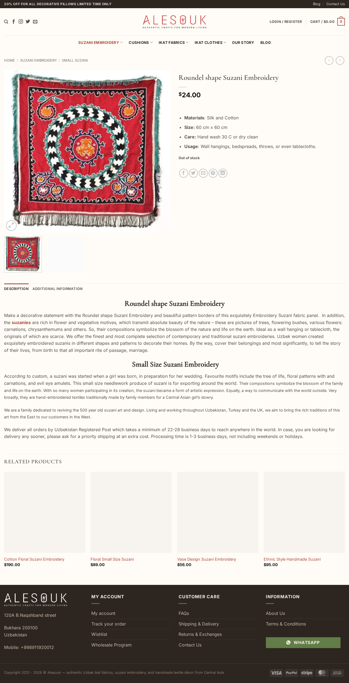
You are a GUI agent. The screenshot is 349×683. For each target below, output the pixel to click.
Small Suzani (75, 60)
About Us (275, 613)
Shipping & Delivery (199, 624)
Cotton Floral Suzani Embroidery (34, 559)
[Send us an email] (35, 21)
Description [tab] (16, 289)
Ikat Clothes (208, 42)
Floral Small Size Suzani (112, 559)
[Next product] (329, 60)
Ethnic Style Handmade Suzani (292, 559)
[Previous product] (340, 60)
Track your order (108, 624)
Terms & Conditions (286, 624)
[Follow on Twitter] (28, 21)
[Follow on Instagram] (21, 21)
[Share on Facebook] (183, 173)
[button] (327, 21)
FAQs (184, 613)
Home (9, 60)
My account (103, 613)
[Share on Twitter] (193, 173)
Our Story (243, 42)
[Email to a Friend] (203, 173)
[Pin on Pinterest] (213, 173)
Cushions (139, 42)
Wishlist (99, 634)
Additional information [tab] (57, 289)
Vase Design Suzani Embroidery (206, 559)
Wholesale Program (111, 645)
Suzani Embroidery (98, 42)
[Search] (6, 22)
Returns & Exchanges (200, 634)
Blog (316, 4)
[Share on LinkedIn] (222, 173)
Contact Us (335, 4)
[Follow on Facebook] (13, 21)
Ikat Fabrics (172, 42)
